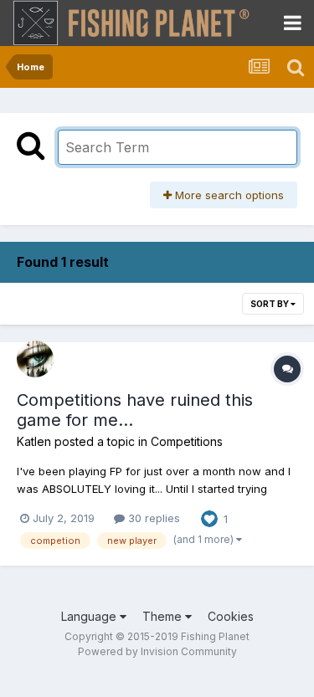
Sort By (270, 304)
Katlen (34, 441)
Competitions (187, 441)
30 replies (152, 518)
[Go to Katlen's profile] (35, 359)
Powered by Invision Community (157, 651)
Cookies (231, 616)
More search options (228, 195)
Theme (163, 616)
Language (90, 616)
